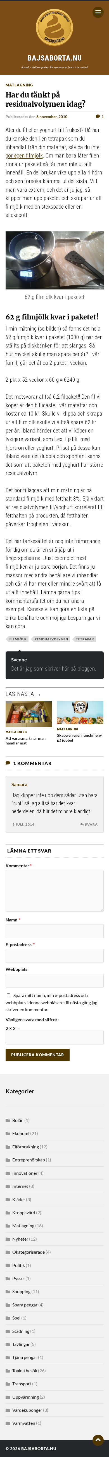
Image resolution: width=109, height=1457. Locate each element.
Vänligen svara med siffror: (32, 1019)
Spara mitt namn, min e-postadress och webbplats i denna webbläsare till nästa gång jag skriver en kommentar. (51, 1002)
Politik (18, 1265)
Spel (16, 1317)
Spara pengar (24, 1304)
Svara (91, 824)
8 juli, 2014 (23, 824)
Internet (20, 1186)
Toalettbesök (24, 1370)
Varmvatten (23, 1423)
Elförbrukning (25, 1146)
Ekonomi (20, 1133)
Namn (13, 920)
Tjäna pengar (24, 1357)
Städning (20, 1331)
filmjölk (18, 639)
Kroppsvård (23, 1212)
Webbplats (16, 969)
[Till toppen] (98, 1440)
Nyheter (20, 1238)
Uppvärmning (25, 1396)
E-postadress (20, 944)
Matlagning (19, 85)
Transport (21, 1383)
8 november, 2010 (51, 116)
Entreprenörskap (28, 1159)
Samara (19, 784)
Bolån (17, 1120)
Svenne (19, 660)
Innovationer (24, 1173)
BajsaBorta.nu (38, 1448)
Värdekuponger (27, 1410)
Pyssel (18, 1278)
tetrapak (85, 639)
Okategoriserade (28, 1251)
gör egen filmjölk (24, 155)
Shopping (21, 1291)
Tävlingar (21, 1344)
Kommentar (19, 865)
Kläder (18, 1199)
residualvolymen (51, 639)
